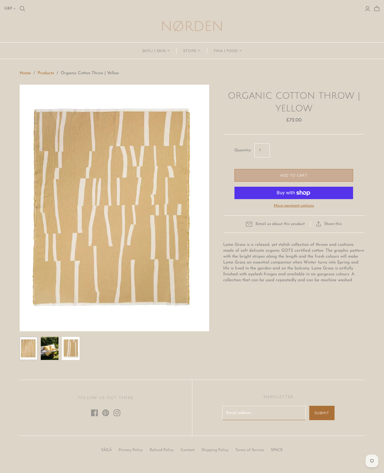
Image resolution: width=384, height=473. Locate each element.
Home (25, 73)
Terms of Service (249, 450)
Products (46, 73)
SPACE (277, 450)
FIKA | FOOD (226, 50)
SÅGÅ (106, 450)
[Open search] (22, 9)
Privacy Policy (131, 450)
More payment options (294, 206)
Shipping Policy (215, 450)
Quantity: (242, 150)
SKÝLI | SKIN (154, 50)
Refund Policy (162, 450)
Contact (187, 450)
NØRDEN (192, 26)
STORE (189, 50)
